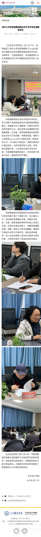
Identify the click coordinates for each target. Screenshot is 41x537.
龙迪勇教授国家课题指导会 (14, 500)
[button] (32, 2)
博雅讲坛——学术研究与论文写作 (16, 496)
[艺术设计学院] (8, 3)
